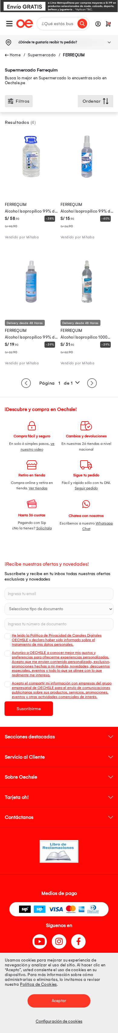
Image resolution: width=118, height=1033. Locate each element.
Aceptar (59, 1000)
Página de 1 (56, 383)
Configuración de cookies (59, 1021)
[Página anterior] (26, 383)
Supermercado (42, 55)
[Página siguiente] (92, 383)
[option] (59, 6)
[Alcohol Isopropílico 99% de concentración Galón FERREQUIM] (31, 181)
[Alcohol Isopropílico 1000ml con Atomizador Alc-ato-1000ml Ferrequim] (87, 306)
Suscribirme (29, 708)
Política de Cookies (38, 984)
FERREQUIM (74, 55)
